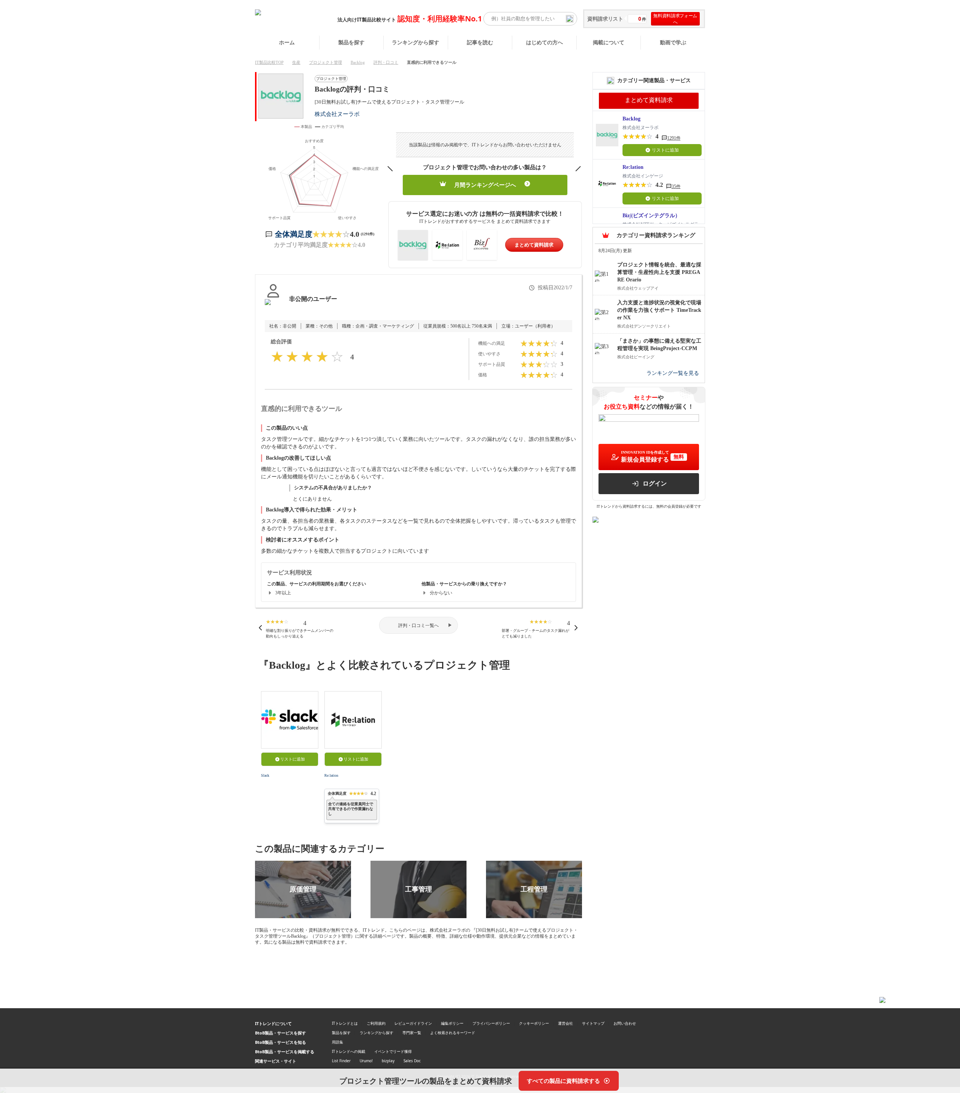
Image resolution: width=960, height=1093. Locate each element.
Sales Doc (412, 1060)
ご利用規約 (376, 1023)
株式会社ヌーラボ (337, 114)
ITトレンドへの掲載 (348, 1051)
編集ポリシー (452, 1023)
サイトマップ (593, 1023)
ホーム (287, 42)
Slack (265, 775)
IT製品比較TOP (269, 62)
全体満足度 (293, 234)
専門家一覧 (411, 1032)
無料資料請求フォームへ (675, 19)
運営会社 (565, 1023)
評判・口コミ (386, 62)
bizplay (388, 1060)
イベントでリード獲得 (393, 1051)
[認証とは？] (273, 306)
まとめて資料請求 (534, 245)
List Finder (341, 1060)
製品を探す (351, 42)
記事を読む (480, 42)
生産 (296, 62)
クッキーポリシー (534, 1023)
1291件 (674, 138)
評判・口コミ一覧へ (418, 625)
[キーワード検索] (569, 19)
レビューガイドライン (413, 1023)
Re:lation (331, 775)
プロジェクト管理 (325, 62)
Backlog (358, 62)
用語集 (337, 1042)
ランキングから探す (415, 42)
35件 (676, 186)
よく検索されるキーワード (452, 1032)
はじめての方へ (544, 42)
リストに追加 (292, 759)
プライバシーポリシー (491, 1023)
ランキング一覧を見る (672, 373)
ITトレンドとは (345, 1023)
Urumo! (366, 1060)
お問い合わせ (625, 1023)
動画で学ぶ (673, 42)
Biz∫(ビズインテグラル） (651, 215)
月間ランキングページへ (485, 185)
